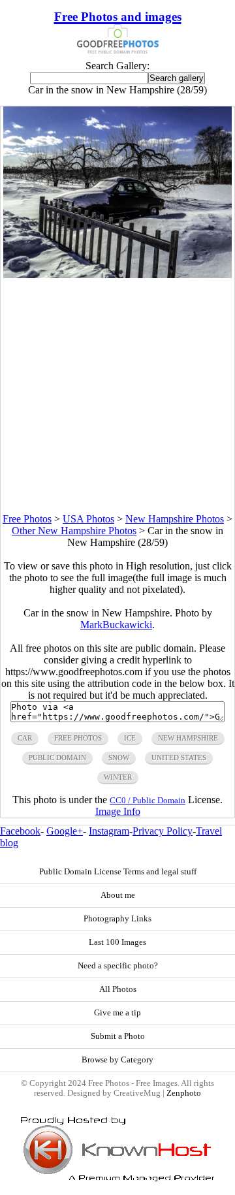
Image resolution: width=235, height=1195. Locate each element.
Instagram (109, 830)
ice (130, 738)
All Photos (117, 989)
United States (178, 757)
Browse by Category (117, 1059)
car (25, 738)
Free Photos (27, 518)
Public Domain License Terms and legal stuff (117, 871)
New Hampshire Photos (174, 518)
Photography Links (117, 918)
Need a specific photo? (118, 965)
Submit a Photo (118, 1036)
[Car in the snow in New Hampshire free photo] (117, 274)
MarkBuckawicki (116, 624)
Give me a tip (117, 1012)
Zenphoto (183, 1093)
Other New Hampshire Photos (74, 530)
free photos (78, 738)
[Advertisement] (117, 395)
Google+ (64, 830)
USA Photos (88, 518)
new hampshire (188, 738)
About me (118, 895)
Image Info (117, 811)
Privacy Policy (163, 830)
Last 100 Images (117, 942)
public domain (57, 757)
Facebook (20, 830)
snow (118, 757)
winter (118, 777)
